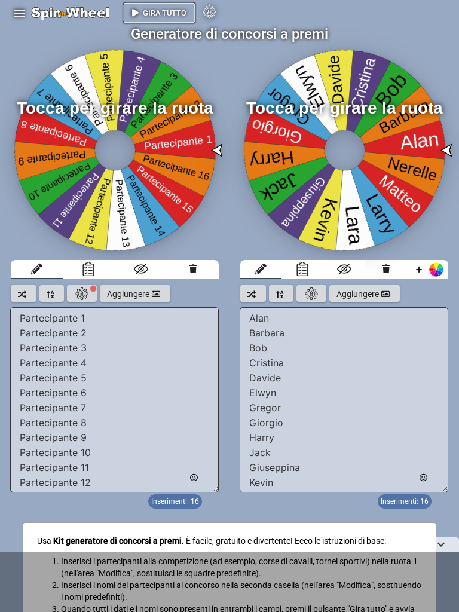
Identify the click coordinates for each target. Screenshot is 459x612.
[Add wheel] (428, 269)
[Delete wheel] (193, 269)
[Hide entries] (141, 269)
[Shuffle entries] (23, 293)
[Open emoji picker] (193, 478)
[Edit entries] (37, 269)
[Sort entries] (51, 293)
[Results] (89, 269)
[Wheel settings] (82, 293)
